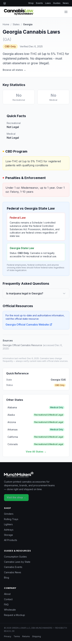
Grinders (8, 513)
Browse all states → (14, 69)
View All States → (36, 451)
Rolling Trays (11, 519)
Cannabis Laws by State (17, 561)
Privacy (7, 636)
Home (6, 24)
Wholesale (10, 609)
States (16, 24)
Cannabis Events (13, 567)
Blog (6, 577)
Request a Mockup (14, 615)
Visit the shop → (16, 497)
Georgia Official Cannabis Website (27, 324)
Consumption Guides (15, 556)
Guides (56, 3)
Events (39, 3)
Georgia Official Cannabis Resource (22, 345)
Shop (31, 3)
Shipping (36, 636)
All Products (10, 540)
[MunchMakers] (36, 474)
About (7, 593)
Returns (26, 636)
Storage (8, 534)
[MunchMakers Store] (4, 3)
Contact (8, 599)
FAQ (6, 604)
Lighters (8, 524)
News (66, 3)
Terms (17, 636)
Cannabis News (12, 572)
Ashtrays (8, 529)
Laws (48, 3)
